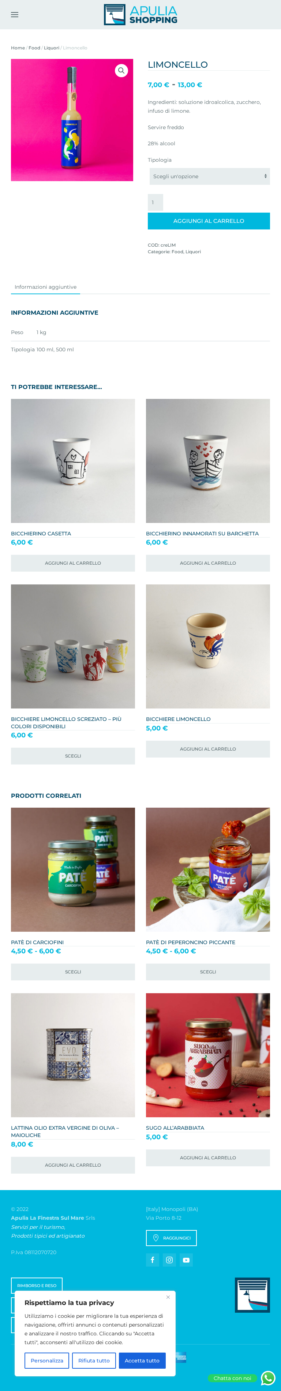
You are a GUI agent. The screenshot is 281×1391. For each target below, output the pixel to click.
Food (34, 48)
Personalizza (47, 1360)
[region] (95, 1333)
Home (18, 48)
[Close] (168, 1297)
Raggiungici (177, 1238)
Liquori (51, 48)
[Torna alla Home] (140, 14)
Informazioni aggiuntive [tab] (45, 287)
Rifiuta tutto (94, 1360)
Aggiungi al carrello (208, 220)
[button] (14, 14)
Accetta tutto (142, 1360)
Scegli (73, 756)
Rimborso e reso (36, 1285)
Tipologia (160, 160)
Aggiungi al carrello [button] (73, 563)
